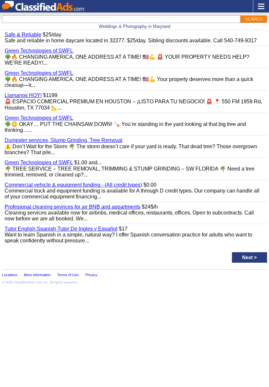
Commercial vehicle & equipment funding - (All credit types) (73, 185)
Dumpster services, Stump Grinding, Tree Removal (63, 140)
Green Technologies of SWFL (39, 50)
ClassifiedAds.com (28, 282)
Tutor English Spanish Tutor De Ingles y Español (61, 229)
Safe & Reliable (23, 34)
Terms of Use (68, 275)
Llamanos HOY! (23, 95)
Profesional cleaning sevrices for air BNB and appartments (72, 207)
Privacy (91, 275)
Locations (9, 275)
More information (37, 275)
